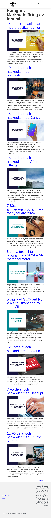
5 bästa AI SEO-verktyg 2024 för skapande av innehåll (25, 303)
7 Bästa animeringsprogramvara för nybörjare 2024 (25, 209)
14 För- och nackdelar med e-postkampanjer (23, 25)
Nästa (41, 480)
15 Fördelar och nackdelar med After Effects (22, 161)
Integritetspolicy (5, 495)
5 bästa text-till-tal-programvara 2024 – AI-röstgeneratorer (25, 255)
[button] (32, 4)
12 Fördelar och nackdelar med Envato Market (24, 437)
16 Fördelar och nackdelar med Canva (23, 115)
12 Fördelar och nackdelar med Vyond (23, 349)
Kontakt (3, 498)
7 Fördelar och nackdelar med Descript (25, 391)
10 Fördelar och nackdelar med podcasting (19, 71)
